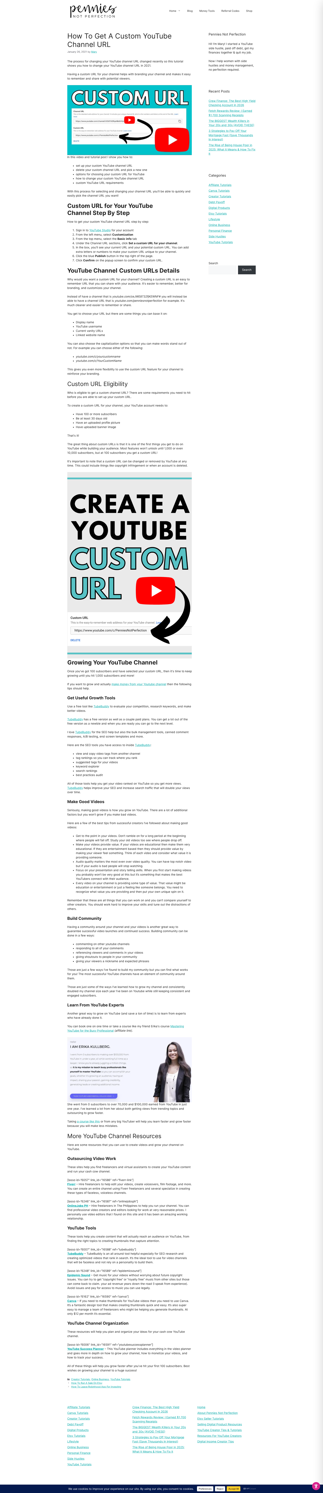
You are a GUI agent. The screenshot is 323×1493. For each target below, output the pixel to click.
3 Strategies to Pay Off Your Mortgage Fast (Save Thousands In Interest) (231, 135)
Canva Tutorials (219, 190)
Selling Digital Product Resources (219, 1424)
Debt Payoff (217, 202)
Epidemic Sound (78, 1275)
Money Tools (207, 10)
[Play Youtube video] (129, 120)
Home (172, 10)
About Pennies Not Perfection (217, 1413)
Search (213, 263)
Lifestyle (214, 219)
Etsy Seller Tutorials (210, 1418)
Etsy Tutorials (218, 213)
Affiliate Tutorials (220, 185)
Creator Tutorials (80, 1379)
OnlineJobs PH (77, 1205)
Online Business (100, 1379)
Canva (71, 1301)
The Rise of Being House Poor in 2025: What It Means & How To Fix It (232, 149)
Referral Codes (230, 10)
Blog (190, 10)
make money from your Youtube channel (139, 684)
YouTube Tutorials (120, 1379)
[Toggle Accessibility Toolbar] (316, 1486)
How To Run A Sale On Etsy (86, 1382)
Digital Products (219, 208)
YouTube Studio (100, 230)
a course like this (88, 1121)
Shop (249, 10)
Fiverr (71, 1184)
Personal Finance (220, 230)
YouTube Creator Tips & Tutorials (219, 1430)
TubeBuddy (101, 706)
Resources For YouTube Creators (219, 1435)
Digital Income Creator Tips (215, 1441)
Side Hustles (217, 236)
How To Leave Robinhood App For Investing (96, 1386)
